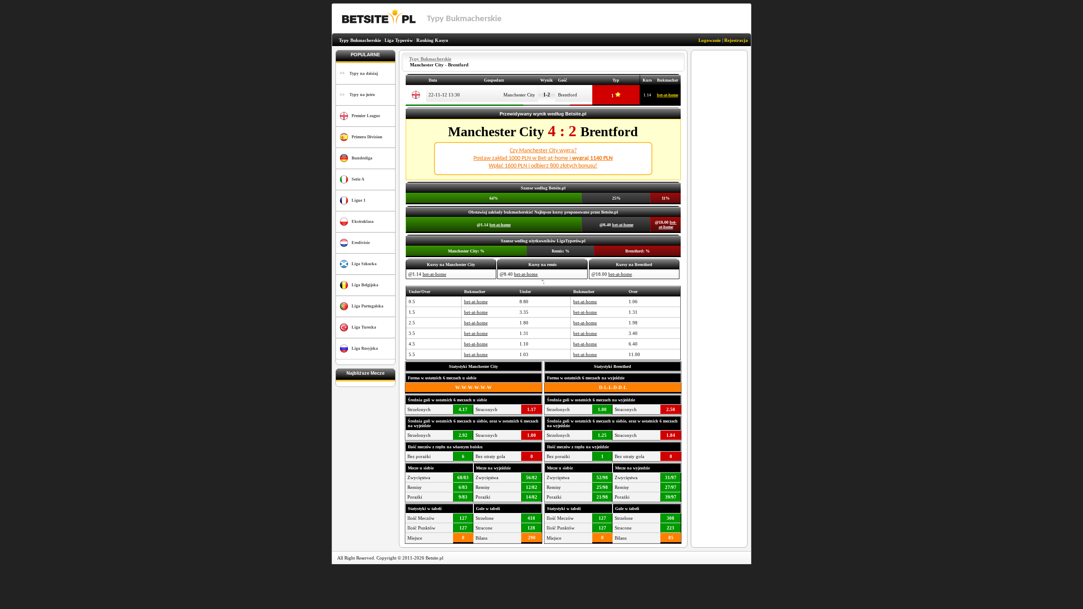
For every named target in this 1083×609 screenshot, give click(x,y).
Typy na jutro (362, 94)
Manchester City (519, 94)
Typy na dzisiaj (363, 73)
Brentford (567, 94)
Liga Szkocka (364, 263)
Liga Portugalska (367, 306)
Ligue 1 (359, 200)
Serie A (358, 179)
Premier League (366, 115)
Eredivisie (361, 242)
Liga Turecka (364, 327)
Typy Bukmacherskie (360, 40)
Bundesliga (362, 158)
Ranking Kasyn (432, 40)
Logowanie (709, 40)
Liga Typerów (399, 40)
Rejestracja (736, 40)
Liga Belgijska (365, 285)
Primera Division (367, 136)
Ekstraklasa (363, 221)
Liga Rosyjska (365, 348)
